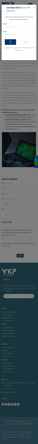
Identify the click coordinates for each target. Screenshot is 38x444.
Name (5, 24)
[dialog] (19, 222)
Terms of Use (19, 50)
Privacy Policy (27, 48)
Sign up (10, 42)
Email (5, 31)
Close (25, 42)
